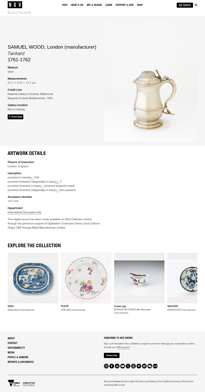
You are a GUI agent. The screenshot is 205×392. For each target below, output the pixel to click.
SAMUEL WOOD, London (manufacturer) (52, 47)
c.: (31, 177)
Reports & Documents (21, 362)
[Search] (196, 5)
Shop (140, 5)
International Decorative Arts (24, 212)
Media (11, 352)
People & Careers (18, 357)
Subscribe (111, 355)
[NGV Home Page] (15, 5)
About (11, 338)
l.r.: (57, 190)
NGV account (123, 347)
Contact (12, 343)
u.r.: (57, 181)
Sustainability (16, 348)
